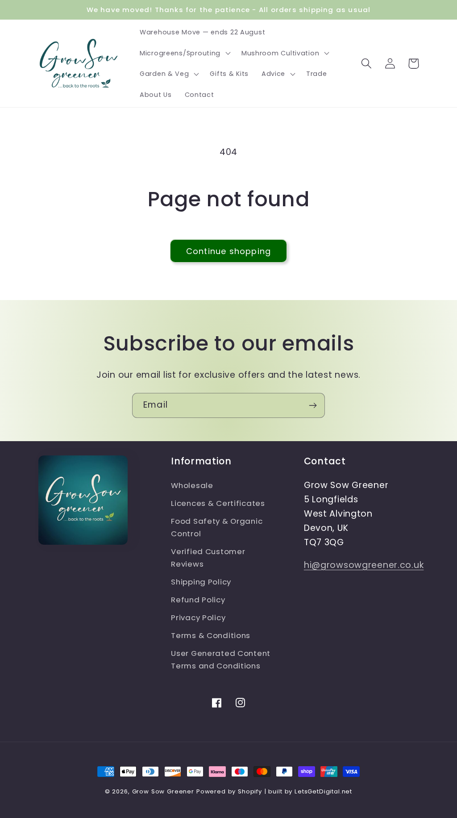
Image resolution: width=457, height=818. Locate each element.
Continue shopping (228, 251)
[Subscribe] (312, 405)
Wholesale (192, 485)
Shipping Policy (201, 581)
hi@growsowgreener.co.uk (364, 565)
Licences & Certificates (218, 503)
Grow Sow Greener (163, 791)
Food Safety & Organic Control (216, 527)
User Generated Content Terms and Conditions (220, 659)
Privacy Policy (198, 617)
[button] (184, 52)
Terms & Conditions (210, 635)
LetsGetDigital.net (323, 791)
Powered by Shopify (229, 791)
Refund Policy (198, 599)
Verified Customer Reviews (208, 557)
